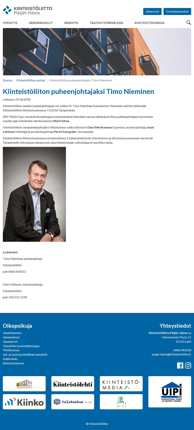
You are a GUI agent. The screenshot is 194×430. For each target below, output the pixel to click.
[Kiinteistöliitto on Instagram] (188, 365)
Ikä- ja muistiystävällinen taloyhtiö (25, 354)
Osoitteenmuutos (177, 11)
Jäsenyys (71, 22)
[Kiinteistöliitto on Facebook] (180, 365)
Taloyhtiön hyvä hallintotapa (21, 346)
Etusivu (7, 80)
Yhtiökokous (11, 350)
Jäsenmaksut (11, 337)
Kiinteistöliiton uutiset (30, 80)
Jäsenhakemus (12, 333)
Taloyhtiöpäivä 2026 (106, 22)
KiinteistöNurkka (149, 22)
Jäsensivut (152, 11)
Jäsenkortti (10, 341)
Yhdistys (10, 22)
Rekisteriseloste (13, 363)
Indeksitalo (10, 359)
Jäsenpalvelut (41, 22)
